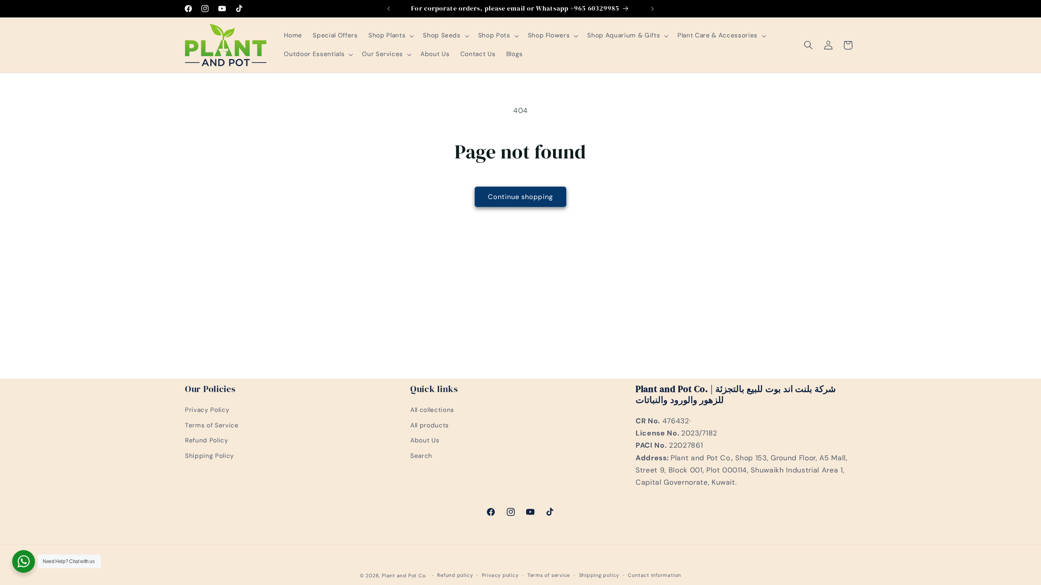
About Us (424, 440)
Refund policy (455, 575)
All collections (432, 410)
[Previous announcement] (389, 8)
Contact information (654, 575)
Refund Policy (207, 440)
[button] (390, 35)
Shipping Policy (209, 456)
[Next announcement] (653, 8)
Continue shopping (520, 197)
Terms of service (548, 575)
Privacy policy (500, 575)
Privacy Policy (207, 410)
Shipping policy (599, 575)
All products (429, 425)
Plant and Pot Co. (404, 575)
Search (421, 456)
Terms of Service (212, 425)
